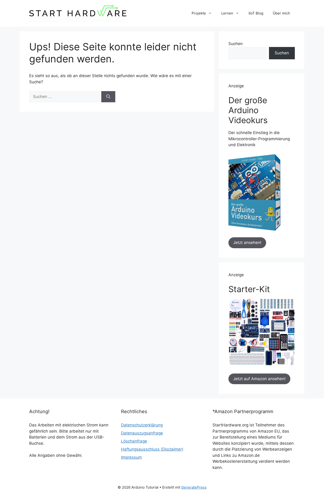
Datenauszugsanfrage (142, 433)
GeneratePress (194, 487)
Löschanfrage (134, 441)
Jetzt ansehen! (247, 242)
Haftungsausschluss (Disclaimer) (152, 449)
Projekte (199, 13)
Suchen (235, 43)
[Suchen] (108, 97)
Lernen (227, 13)
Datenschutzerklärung (142, 425)
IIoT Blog (256, 13)
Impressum (131, 457)
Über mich (281, 13)
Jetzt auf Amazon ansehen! (259, 378)
